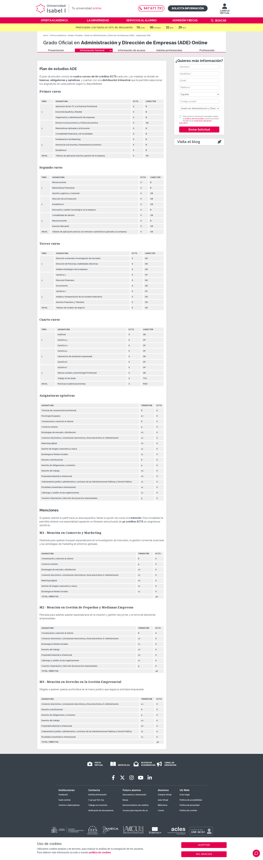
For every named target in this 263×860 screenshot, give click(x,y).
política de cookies (100, 852)
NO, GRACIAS (204, 854)
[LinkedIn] (150, 778)
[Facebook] (113, 778)
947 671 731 (153, 8)
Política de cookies (188, 810)
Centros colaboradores (69, 805)
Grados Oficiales (75, 35)
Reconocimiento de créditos (136, 805)
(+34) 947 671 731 (96, 800)
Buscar (220, 20)
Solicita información (188, 8)
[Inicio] (83, 8)
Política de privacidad (189, 805)
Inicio (45, 35)
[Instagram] (131, 778)
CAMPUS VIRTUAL (225, 11)
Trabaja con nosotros (97, 805)
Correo (161, 810)
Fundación (63, 795)
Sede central (64, 800)
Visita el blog (188, 141)
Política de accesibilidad (191, 800)
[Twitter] (122, 778)
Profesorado (207, 50)
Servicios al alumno (141, 20)
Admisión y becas (185, 20)
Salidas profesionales (169, 50)
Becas (125, 800)
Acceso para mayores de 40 (135, 810)
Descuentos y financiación (134, 795)
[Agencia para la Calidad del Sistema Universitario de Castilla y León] (133, 830)
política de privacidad (194, 119)
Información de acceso (131, 50)
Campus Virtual (165, 795)
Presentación (56, 50)
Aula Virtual (163, 800)
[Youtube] (140, 778)
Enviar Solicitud (199, 129)
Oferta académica (54, 20)
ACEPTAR (204, 845)
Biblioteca (162, 805)
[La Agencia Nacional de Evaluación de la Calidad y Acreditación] (111, 830)
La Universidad (98, 20)
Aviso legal (185, 795)
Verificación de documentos (101, 810)
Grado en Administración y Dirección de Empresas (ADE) (109, 35)
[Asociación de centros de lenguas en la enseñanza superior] (176, 830)
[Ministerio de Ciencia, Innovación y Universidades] (67, 830)
